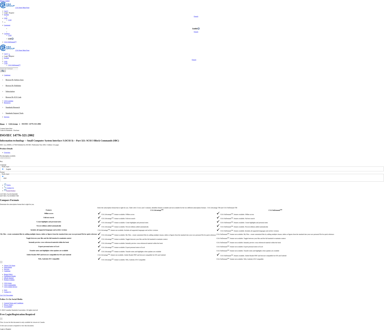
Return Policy (8, 274)
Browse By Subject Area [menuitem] (15, 80)
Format (2, 172)
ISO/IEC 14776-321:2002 (31, 124)
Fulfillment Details (10, 276)
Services (6, 269)
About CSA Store (9, 265)
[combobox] (9, 69)
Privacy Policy (8, 305)
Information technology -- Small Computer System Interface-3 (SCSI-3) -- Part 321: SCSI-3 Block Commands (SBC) (59, 140)
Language (3, 165)
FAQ (5, 290)
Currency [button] (7, 33)
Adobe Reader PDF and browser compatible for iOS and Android (48, 255)
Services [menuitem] (6, 117)
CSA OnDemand (275, 210)
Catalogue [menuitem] (7, 75)
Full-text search (49, 217)
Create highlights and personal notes (48, 222)
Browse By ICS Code (13, 97)
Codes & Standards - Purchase (9, 130)
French (196, 16)
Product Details (6, 149)
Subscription (8, 267)
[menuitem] (194, 97)
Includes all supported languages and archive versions (49, 230)
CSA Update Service (10, 287)
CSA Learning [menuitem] (8, 101)
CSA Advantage (156, 210)
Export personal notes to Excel (48, 246)
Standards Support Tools (14, 113)
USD (5, 18)
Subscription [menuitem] (10, 91)
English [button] (6, 14)
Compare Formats (9, 200)
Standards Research (13, 107)
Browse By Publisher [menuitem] (13, 86)
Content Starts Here (6, 128)
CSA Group (13, 124)
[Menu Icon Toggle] (5, 22)
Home (2, 124)
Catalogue (7, 271)
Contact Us (7, 292)
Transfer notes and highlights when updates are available (49, 250)
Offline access (48, 213)
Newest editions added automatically (48, 226)
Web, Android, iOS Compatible (48, 259)
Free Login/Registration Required (17, 314)
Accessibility (8, 307)
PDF (5, 178)
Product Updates (9, 280)
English (194, 28)
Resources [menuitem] (7, 103)
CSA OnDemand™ (10, 42)
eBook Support (9, 278)
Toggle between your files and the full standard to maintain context (48, 238)
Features (49, 210)
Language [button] (7, 25)
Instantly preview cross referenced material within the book (49, 242)
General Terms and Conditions (13, 303)
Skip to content (5, 1)
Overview (7, 152)
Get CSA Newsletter (6, 295)
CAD (10, 20)
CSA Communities (10, 285)
